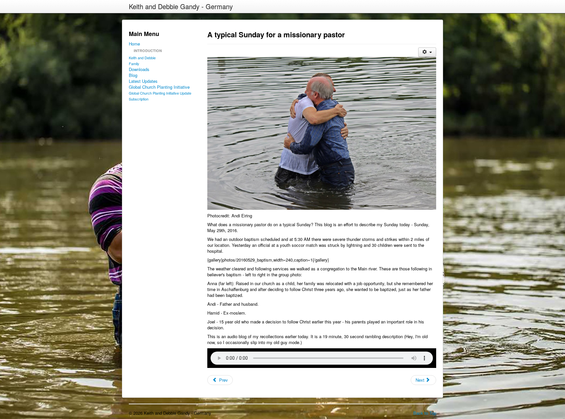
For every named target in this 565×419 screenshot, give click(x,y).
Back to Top (424, 413)
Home (134, 44)
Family (134, 63)
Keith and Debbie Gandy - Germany (181, 6)
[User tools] (427, 52)
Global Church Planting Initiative (159, 87)
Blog (133, 75)
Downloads (139, 69)
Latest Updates (143, 81)
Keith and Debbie (142, 57)
